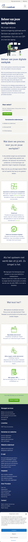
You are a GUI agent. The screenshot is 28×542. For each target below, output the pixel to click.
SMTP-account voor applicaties (9, 461)
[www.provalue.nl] (8, 6)
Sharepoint (4, 419)
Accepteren (14, 530)
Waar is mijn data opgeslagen (9, 480)
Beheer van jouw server (7, 412)
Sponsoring (4, 496)
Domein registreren (6, 435)
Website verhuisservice (7, 448)
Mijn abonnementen (15, 1)
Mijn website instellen (7, 478)
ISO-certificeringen (6, 491)
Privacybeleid (13, 540)
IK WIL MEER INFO (7, 113)
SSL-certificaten (5, 441)
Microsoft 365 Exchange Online (9, 458)
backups (17, 220)
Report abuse (4, 507)
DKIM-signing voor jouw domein (9, 463)
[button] (26, 513)
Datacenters (4, 489)
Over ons (3, 487)
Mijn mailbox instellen (7, 474)
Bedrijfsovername (6, 495)
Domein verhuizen (6, 437)
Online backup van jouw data (8, 415)
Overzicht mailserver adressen (9, 476)
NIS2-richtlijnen (5, 493)
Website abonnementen (7, 439)
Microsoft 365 (17, 195)
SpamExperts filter (6, 467)
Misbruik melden (5, 506)
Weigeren (14, 534)
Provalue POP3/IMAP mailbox (8, 459)
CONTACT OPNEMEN (14, 400)
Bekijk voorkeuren (14, 537)
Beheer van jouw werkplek (8, 413)
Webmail (25, 1)
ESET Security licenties (7, 426)
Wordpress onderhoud (7, 450)
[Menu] (25, 6)
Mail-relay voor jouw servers (8, 465)
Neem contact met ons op (7, 504)
